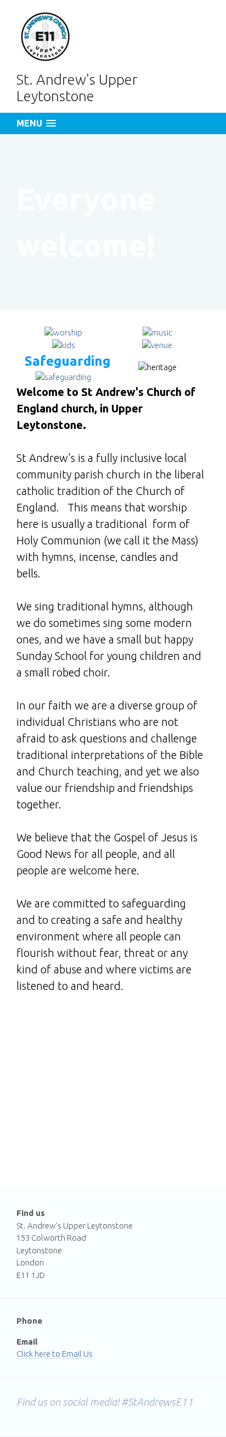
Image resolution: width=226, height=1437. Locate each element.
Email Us (77, 1353)
